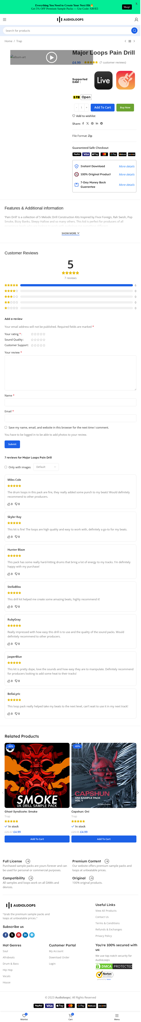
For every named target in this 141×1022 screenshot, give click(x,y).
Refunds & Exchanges (108, 929)
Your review (13, 352)
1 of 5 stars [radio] (32, 334)
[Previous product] (125, 41)
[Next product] (134, 41)
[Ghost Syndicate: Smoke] (37, 775)
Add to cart (102, 107)
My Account (56, 951)
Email (9, 411)
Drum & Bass (11, 963)
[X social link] (87, 123)
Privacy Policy (103, 936)
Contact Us (102, 917)
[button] (51, 57)
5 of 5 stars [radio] (43, 334)
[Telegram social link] (101, 123)
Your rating (13, 334)
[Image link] (21, 905)
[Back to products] (130, 41)
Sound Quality (14, 339)
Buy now (125, 107)
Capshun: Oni (80, 811)
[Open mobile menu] (4, 19)
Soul (5, 951)
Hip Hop (8, 970)
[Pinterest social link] (92, 123)
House (6, 982)
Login (52, 963)
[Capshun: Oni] (103, 775)
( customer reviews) (113, 62)
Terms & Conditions (107, 923)
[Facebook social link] (83, 123)
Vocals (6, 976)
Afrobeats (9, 957)
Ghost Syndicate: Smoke (21, 811)
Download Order (59, 957)
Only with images (20, 467)
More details (126, 166)
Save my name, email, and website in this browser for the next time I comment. (59, 427)
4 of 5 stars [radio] (40, 334)
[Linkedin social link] (97, 123)
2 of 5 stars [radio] (35, 334)
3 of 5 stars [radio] (38, 334)
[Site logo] (70, 19)
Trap (19, 41)
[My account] (136, 19)
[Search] (134, 30)
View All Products (106, 910)
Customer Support (16, 345)
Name (10, 395)
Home (8, 41)
